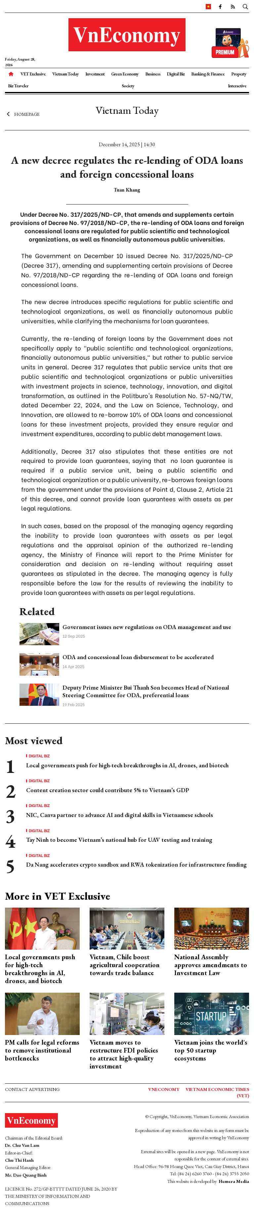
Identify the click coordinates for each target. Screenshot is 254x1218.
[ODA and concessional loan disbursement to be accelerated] (39, 663)
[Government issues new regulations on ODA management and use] (39, 633)
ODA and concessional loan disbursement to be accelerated (138, 657)
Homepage (27, 114)
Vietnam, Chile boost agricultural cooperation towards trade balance (125, 965)
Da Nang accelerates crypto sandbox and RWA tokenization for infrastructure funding (136, 864)
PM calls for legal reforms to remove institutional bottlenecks (42, 1050)
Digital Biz (176, 74)
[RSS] (232, 6)
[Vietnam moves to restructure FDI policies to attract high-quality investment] (127, 1013)
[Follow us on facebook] (220, 6)
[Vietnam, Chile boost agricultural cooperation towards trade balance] (127, 928)
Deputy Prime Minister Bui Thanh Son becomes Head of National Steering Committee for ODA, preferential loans (146, 691)
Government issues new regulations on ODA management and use (147, 627)
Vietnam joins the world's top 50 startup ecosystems (210, 1050)
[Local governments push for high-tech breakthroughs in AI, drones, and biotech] (42, 928)
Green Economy (125, 74)
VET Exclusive (33, 74)
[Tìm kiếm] (245, 6)
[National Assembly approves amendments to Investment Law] (211, 928)
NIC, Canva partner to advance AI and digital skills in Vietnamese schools (119, 815)
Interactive (237, 86)
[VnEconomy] (208, 6)
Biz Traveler (18, 86)
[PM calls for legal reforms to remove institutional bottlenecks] (42, 1013)
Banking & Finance (208, 74)
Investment (95, 74)
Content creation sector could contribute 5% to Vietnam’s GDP (107, 790)
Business (152, 74)
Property (238, 74)
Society (128, 86)
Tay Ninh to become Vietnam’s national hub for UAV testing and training (119, 839)
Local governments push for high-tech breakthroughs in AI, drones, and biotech (127, 765)
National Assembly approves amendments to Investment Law (210, 965)
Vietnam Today (65, 74)
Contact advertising (32, 1089)
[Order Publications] (230, 42)
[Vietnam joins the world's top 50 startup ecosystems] (211, 1013)
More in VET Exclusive (57, 896)
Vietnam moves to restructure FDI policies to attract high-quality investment (124, 1054)
